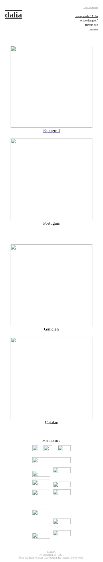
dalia (13, 14)
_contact (93, 29)
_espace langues (88, 20)
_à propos (80, 16)
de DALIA (92, 16)
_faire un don (91, 24)
